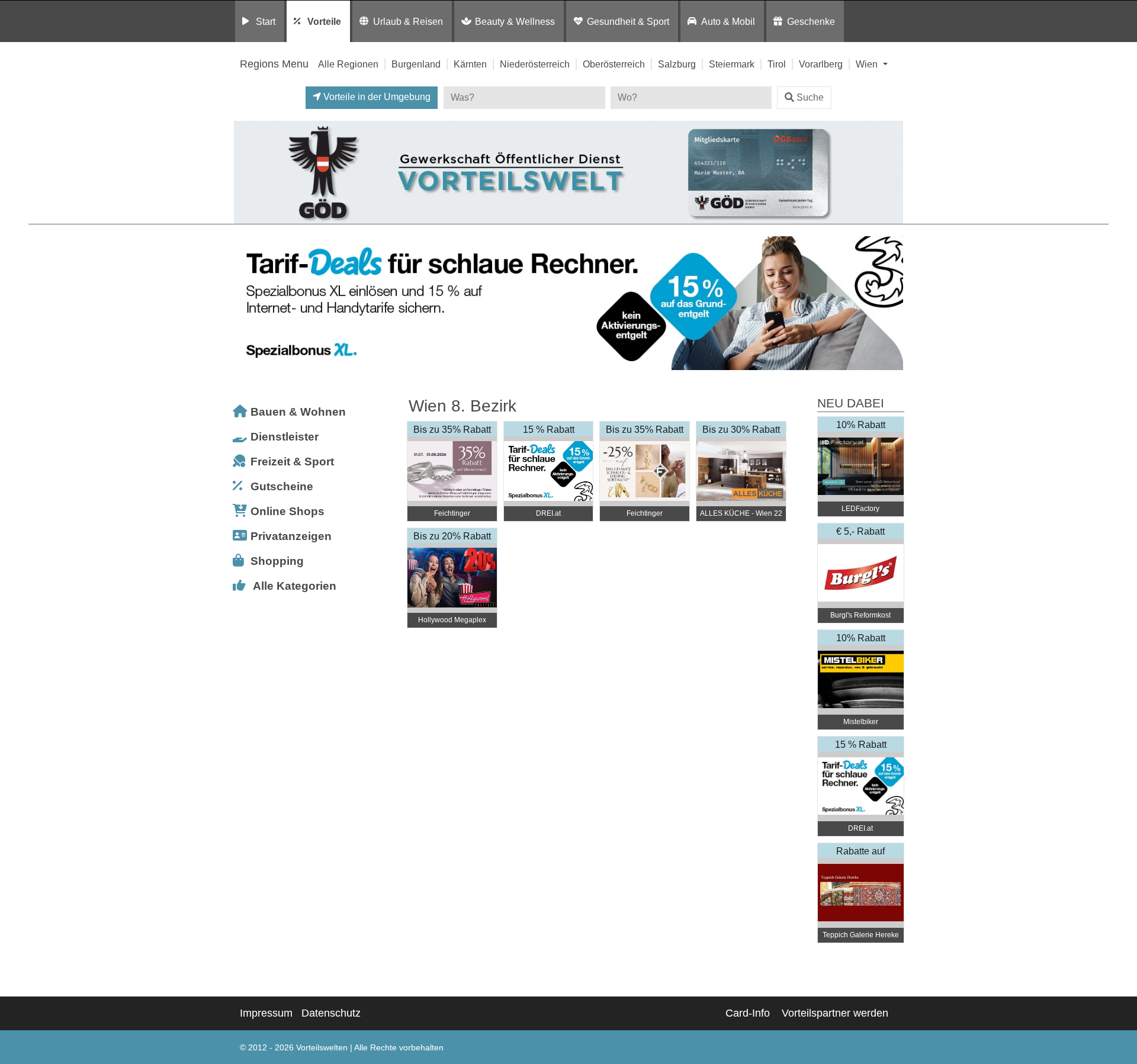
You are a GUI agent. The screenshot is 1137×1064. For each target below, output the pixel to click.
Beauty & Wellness (515, 21)
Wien (868, 64)
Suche (810, 97)
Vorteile (324, 21)
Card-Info (747, 1013)
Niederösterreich (535, 64)
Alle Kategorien (294, 586)
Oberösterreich (614, 64)
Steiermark (731, 64)
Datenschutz (331, 1013)
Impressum (266, 1013)
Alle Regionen (348, 64)
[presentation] (245, 303)
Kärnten (470, 64)
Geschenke (811, 21)
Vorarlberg (821, 64)
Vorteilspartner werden (835, 1013)
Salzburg (677, 64)
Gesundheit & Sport (628, 21)
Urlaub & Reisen (408, 21)
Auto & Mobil (728, 21)
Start (265, 21)
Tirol (776, 64)
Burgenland (416, 64)
